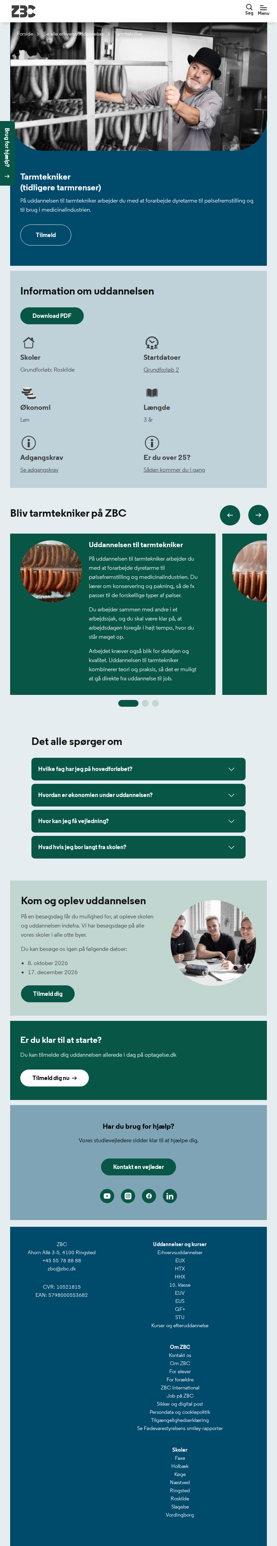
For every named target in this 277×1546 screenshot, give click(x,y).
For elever (180, 1371)
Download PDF (52, 316)
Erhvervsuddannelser (180, 1252)
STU (179, 1317)
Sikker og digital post (180, 1404)
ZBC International (180, 1387)
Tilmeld (46, 235)
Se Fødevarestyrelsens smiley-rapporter (180, 1428)
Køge (180, 1474)
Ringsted (180, 1490)
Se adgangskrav (39, 469)
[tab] (128, 703)
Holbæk (179, 1466)
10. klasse (180, 1285)
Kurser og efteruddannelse (179, 1325)
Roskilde (180, 1498)
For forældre (180, 1379)
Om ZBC (180, 1363)
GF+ (180, 1309)
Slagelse (180, 1506)
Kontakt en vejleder (138, 1167)
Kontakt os (180, 1355)
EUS (179, 1301)
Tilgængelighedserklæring (180, 1420)
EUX (180, 1260)
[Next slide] (258, 515)
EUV (180, 1293)
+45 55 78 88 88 (62, 1260)
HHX (180, 1276)
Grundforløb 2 (161, 369)
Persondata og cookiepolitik (180, 1412)
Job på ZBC (180, 1395)
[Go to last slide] (230, 515)
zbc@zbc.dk (62, 1268)
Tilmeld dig (47, 994)
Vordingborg (180, 1515)
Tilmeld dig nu (52, 1078)
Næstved (180, 1482)
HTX (180, 1268)
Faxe (180, 1458)
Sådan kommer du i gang (174, 469)
